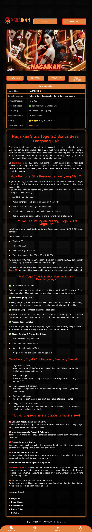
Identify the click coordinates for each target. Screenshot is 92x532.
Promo (57, 530)
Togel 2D (13, 270)
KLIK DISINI (34, 125)
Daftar (34, 530)
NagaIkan (16, 163)
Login (80, 530)
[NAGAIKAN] (17, 20)
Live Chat (11, 530)
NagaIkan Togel (16, 467)
